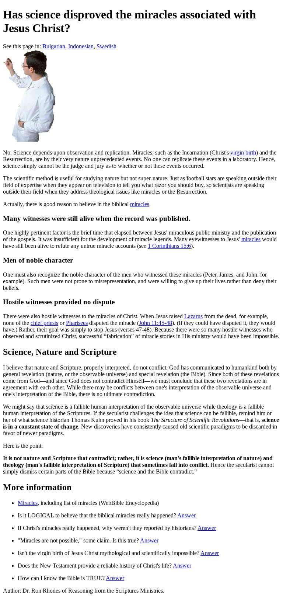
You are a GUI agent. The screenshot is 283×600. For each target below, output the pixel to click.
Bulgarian (53, 46)
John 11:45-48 (155, 323)
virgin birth (243, 152)
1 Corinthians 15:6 (169, 246)
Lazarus (193, 316)
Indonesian (81, 46)
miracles (139, 204)
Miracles (28, 503)
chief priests (44, 323)
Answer (186, 515)
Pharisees (77, 323)
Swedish (106, 46)
